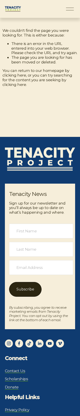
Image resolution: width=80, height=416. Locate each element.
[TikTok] (29, 343)
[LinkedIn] (40, 343)
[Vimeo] (60, 343)
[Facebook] (19, 343)
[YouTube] (50, 343)
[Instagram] (9, 343)
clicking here (14, 75)
